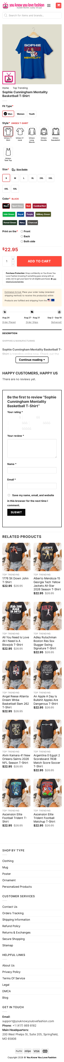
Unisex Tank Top (8, 159)
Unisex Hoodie (44, 139)
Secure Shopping (13, 939)
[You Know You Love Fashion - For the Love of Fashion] (23, 5)
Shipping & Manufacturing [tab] (18, 341)
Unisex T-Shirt (8, 139)
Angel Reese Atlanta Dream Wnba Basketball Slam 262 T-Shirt (15, 702)
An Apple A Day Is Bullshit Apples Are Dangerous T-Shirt (46, 700)
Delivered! (56, 322)
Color (6, 198)
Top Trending (20, 87)
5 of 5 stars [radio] (15, 428)
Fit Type (7, 106)
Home (5, 87)
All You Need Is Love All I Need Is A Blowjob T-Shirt (15, 641)
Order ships (32, 322)
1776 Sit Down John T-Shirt (15, 580)
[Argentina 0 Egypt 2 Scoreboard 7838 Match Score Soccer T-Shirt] (48, 734)
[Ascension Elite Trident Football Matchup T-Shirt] (48, 793)
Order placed (9, 322)
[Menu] (49, 5)
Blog (5, 997)
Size (5, 169)
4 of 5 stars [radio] (36, 423)
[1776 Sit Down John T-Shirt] (16, 557)
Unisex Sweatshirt (55, 139)
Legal (5, 984)
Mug (5, 867)
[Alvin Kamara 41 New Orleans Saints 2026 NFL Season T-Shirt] (16, 734)
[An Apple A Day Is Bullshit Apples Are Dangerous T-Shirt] (48, 675)
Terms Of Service (13, 978)
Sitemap (7, 945)
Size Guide (21, 169)
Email (11, 479)
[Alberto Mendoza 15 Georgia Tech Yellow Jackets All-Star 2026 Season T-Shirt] (48, 557)
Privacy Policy (11, 971)
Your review (15, 435)
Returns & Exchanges (16, 932)
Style (6, 123)
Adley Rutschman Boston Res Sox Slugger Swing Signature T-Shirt (45, 643)
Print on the (10, 231)
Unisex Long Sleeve (32, 140)
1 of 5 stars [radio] (12, 417)
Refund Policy (11, 926)
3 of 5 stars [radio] (15, 423)
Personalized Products (17, 886)
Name (11, 464)
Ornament (9, 880)
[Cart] (58, 5)
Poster (6, 873)
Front (27, 231)
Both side (29, 241)
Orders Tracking (13, 913)
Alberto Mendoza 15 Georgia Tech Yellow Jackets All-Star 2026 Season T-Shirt (47, 584)
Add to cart (39, 261)
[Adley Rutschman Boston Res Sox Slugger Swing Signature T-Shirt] (48, 616)
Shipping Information (16, 919)
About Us (8, 965)
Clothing (8, 861)
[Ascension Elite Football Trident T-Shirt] (16, 793)
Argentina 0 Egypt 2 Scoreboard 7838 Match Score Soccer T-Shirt (47, 761)
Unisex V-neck (20, 139)
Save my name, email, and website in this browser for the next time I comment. (30, 500)
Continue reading (30, 359)
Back (27, 236)
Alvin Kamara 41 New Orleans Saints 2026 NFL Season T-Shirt (16, 759)
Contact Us (9, 906)
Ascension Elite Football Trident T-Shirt (14, 818)
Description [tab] (9, 333)
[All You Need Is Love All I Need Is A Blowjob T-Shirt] (16, 616)
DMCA (6, 991)
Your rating (15, 412)
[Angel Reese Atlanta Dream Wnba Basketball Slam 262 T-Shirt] (16, 675)
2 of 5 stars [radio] (29, 417)
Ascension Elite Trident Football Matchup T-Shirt (44, 818)
